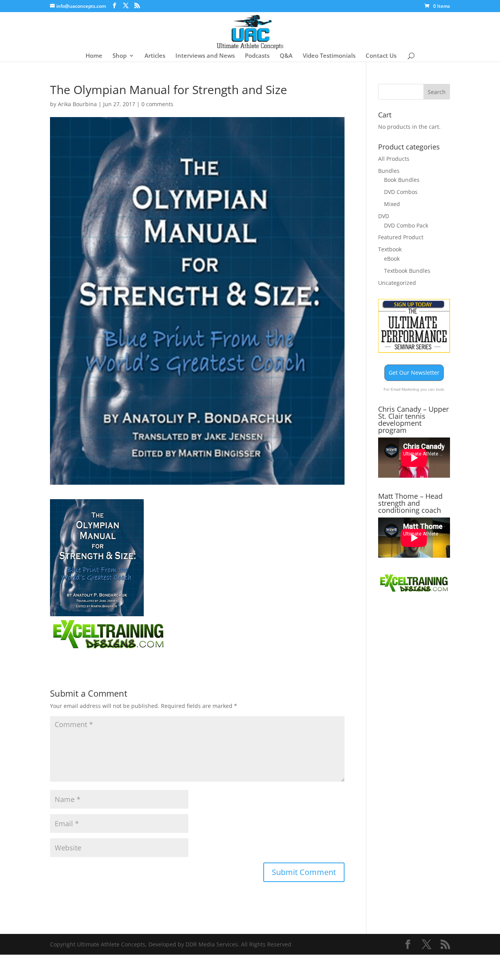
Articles (155, 56)
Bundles (389, 170)
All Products (393, 158)
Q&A (286, 56)
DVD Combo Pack (406, 225)
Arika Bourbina (77, 104)
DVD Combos (401, 192)
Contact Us (381, 56)
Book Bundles (402, 179)
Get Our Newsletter (414, 372)
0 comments (157, 104)
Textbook (390, 249)
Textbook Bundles (407, 270)
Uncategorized (397, 282)
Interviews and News (205, 56)
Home (94, 56)
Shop (119, 56)
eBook (392, 258)
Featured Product (400, 237)
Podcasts (257, 56)
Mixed (392, 204)
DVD (383, 216)
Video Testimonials (329, 56)
